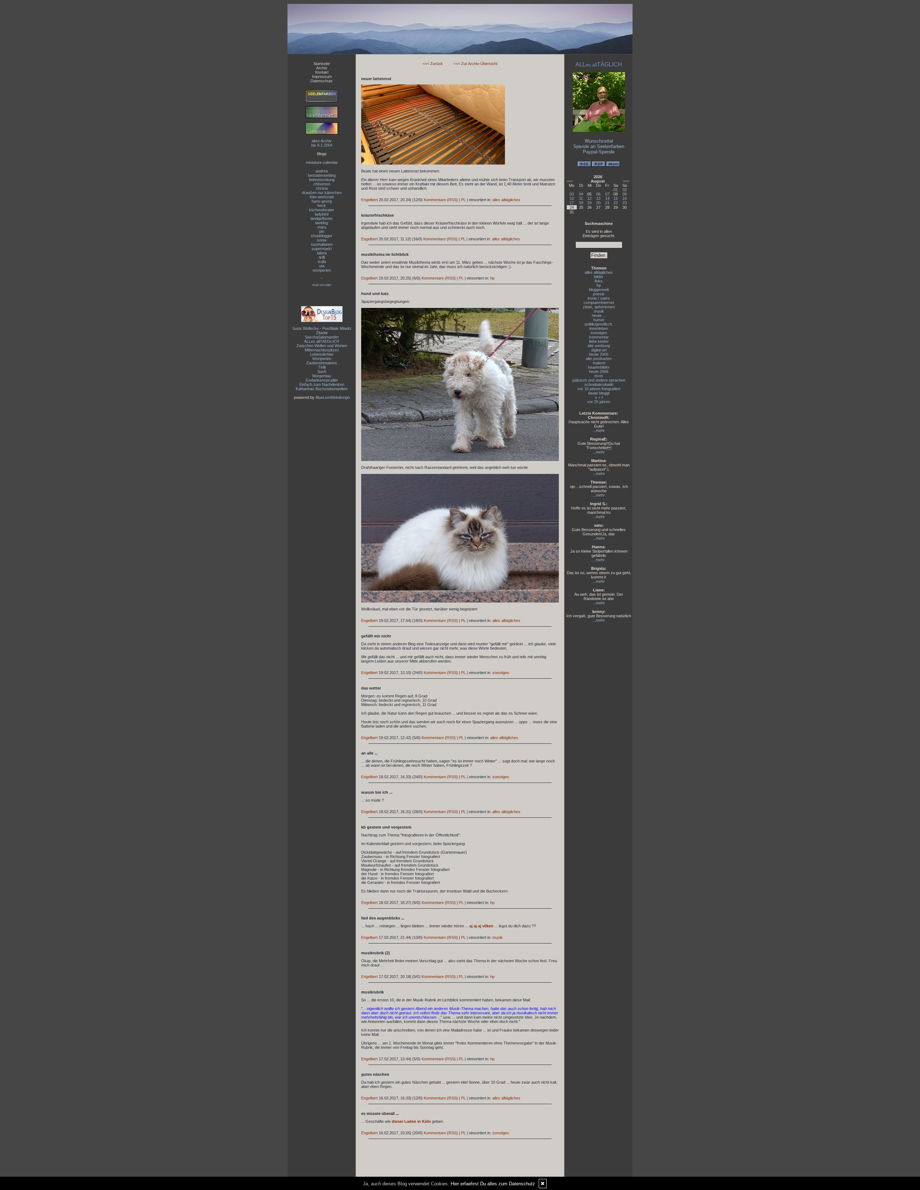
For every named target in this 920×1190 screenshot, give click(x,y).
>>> (626, 181)
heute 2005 (598, 354)
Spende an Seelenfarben (598, 146)
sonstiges (500, 672)
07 (607, 194)
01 (615, 190)
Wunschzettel (599, 141)
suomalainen (322, 244)
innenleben (598, 328)
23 (624, 202)
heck (321, 205)
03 (572, 194)
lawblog (321, 223)
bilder (598, 277)
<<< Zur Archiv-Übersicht (475, 63)
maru (321, 227)
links (599, 281)
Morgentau (321, 376)
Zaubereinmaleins (321, 363)
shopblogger (321, 236)
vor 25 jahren (598, 402)
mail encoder (321, 285)
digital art (599, 350)
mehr (600, 430)
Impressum (322, 76)
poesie (598, 294)
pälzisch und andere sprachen (598, 380)
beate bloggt (599, 393)
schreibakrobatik (598, 384)
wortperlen (322, 270)
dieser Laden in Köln (411, 1121)
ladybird (321, 214)
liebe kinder (599, 341)
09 (624, 194)
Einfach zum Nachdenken (321, 384)
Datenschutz (321, 81)
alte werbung (599, 345)
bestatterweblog (322, 175)
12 (589, 198)
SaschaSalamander (322, 337)
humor (598, 320)
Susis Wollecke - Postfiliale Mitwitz (321, 328)
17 (572, 202)
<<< (569, 181)
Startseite (321, 63)
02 (624, 190)
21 (607, 202)
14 (607, 198)
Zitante (322, 333)
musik (497, 937)
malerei (599, 363)
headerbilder (599, 367)
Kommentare (435, 200)
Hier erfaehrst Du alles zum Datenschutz (493, 1183)
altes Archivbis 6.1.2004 (321, 143)
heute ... (599, 315)
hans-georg (322, 201)
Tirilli (322, 367)
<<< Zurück (433, 63)
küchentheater (321, 210)
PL (463, 200)
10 (572, 198)
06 (598, 194)
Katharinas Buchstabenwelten (322, 389)
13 (598, 198)
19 (589, 202)
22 (615, 202)
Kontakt (321, 72)
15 (615, 198)
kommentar (599, 337)
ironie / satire (599, 298)
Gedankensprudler (321, 380)
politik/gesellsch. (599, 324)
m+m (598, 376)
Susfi (321, 371)
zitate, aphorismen (599, 307)
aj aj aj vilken (481, 926)
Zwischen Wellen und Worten (321, 345)
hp (492, 278)
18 (581, 202)
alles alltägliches (506, 200)
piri (321, 231)
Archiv (321, 68)
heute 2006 (598, 371)
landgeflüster (321, 218)
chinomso (321, 184)
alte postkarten (599, 358)
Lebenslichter (322, 354)
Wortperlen (321, 358)
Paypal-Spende (599, 151)
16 (624, 198)
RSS (452, 200)
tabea (322, 253)
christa (322, 188)
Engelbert (369, 200)
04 (581, 194)
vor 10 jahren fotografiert (599, 389)
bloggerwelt (599, 289)
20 (598, 202)
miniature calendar (322, 162)
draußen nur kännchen (322, 192)
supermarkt (322, 248)
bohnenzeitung (322, 179)
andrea (322, 171)
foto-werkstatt (322, 197)
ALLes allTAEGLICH (321, 341)
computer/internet (599, 302)
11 (581, 198)
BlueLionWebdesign (333, 397)
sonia (321, 240)
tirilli (322, 257)
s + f (599, 397)
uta (322, 266)
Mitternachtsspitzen (322, 350)
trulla (322, 261)
